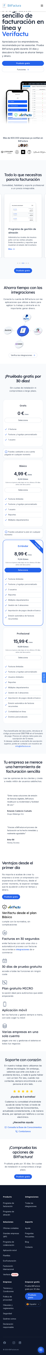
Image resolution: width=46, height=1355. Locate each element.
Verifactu (10, 1274)
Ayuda (27, 1228)
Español (33, 1304)
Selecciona (23, 420)
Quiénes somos (9, 1319)
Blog (27, 1242)
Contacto (29, 1247)
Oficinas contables (11, 1228)
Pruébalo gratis (23, 1177)
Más (10, 249)
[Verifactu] (22, 115)
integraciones (22, 949)
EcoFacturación (9, 1261)
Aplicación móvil (10, 1250)
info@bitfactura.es (23, 746)
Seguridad (7, 1313)
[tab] (17, 263)
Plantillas (6, 1255)
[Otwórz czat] (41, 1350)
